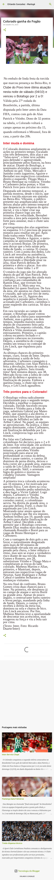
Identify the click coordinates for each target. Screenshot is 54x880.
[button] (4, 30)
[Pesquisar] (50, 4)
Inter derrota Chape (10, 755)
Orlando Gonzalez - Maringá (21, 4)
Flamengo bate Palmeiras (13, 799)
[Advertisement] (27, 691)
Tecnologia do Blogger (29, 871)
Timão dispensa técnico (12, 843)
